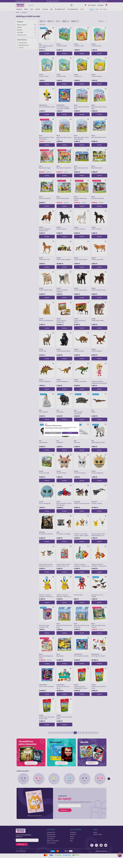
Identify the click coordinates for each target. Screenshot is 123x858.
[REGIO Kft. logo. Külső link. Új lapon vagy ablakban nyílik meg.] (46, 424)
